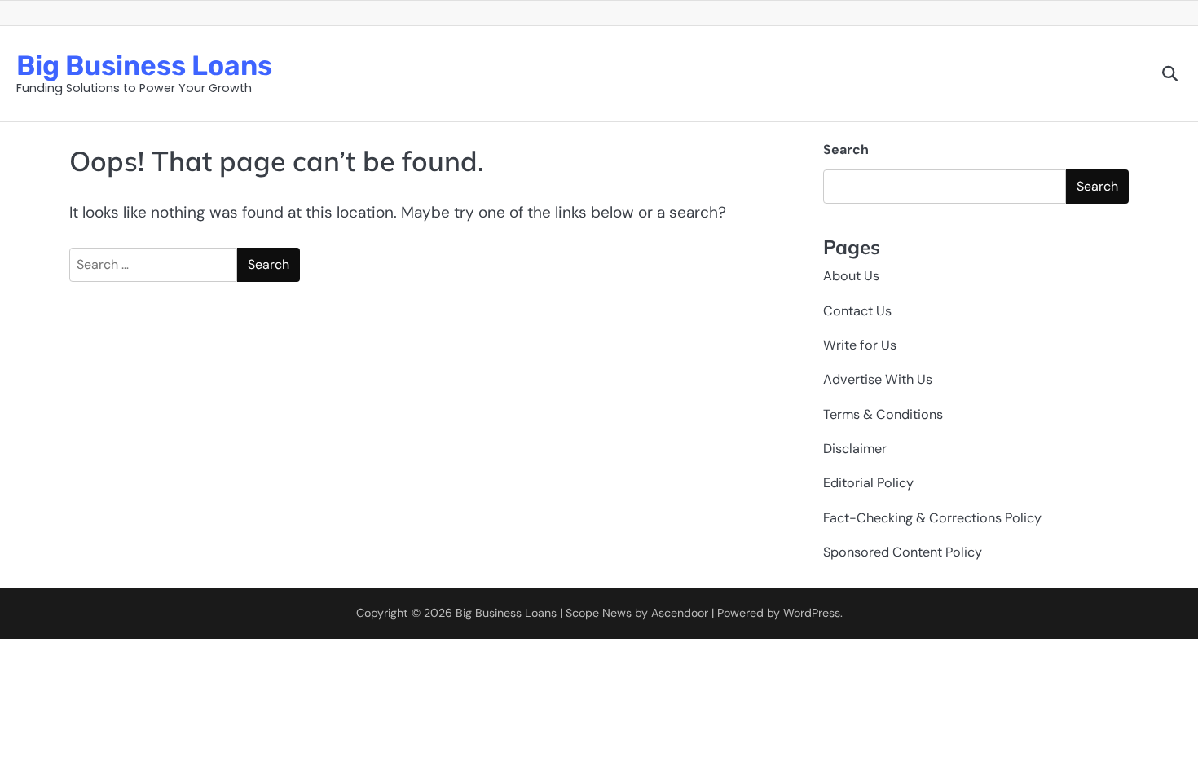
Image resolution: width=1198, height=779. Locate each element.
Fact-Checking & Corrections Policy (932, 517)
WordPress (811, 612)
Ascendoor (679, 612)
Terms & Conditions (883, 414)
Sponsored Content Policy (902, 552)
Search (846, 149)
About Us (851, 275)
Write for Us (859, 345)
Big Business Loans (144, 65)
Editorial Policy (868, 482)
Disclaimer (855, 448)
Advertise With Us (877, 379)
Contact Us (857, 310)
